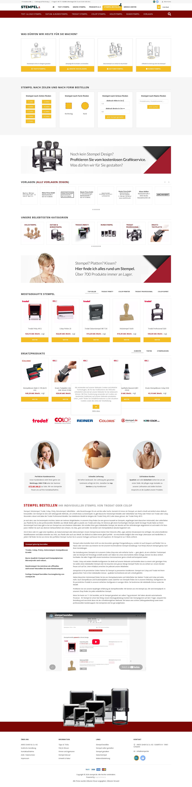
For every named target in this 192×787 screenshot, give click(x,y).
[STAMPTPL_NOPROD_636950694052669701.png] (163, 195)
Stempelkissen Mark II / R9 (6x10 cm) (35, 389)
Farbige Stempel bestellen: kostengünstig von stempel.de (44, 575)
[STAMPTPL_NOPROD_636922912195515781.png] (106, 195)
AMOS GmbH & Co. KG (29, 745)
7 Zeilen (30, 116)
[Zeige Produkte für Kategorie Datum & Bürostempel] (58, 233)
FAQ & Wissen (64, 748)
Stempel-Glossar (64, 755)
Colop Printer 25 (65, 329)
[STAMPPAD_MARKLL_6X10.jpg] (34, 371)
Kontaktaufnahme (27, 751)
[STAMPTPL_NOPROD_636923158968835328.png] (48, 195)
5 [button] (100, 246)
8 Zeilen (46, 116)
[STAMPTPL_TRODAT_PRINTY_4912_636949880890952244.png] (125, 195)
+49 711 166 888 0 (62, 1)
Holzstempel (30, 225)
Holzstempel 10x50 (126, 329)
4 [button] (99, 209)
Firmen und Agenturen (67, 751)
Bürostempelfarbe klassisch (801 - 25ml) (126, 389)
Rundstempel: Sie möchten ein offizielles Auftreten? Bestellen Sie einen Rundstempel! (44, 567)
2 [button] (95, 209)
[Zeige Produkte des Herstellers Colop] (63, 421)
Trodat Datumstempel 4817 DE (96, 329)
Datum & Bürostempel (56, 226)
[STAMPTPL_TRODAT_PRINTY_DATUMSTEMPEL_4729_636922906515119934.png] (144, 195)
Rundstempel (107, 225)
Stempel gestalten (102, 751)
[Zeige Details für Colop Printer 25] (65, 312)
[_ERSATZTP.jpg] (65, 371)
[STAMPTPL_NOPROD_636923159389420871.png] (67, 195)
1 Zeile (30, 102)
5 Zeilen (30, 111)
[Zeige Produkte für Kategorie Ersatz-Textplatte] (159, 233)
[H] (53, 7)
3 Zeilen (30, 107)
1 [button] (93, 209)
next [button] (169, 182)
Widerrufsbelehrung (103, 758)
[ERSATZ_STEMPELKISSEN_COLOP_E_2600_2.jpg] (96, 371)
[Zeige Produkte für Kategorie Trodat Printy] (83, 233)
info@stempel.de (143, 751)
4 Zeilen (46, 107)
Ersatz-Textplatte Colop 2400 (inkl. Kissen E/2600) (65, 389)
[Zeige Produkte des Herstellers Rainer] (85, 421)
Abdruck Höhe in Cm (115, 101)
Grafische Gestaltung (28, 748)
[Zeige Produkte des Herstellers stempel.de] (129, 421)
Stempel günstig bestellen (36, 544)
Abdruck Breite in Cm (114, 108)
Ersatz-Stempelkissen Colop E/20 (157, 388)
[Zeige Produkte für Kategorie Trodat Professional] (134, 233)
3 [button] (97, 209)
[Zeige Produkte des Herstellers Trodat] (40, 421)
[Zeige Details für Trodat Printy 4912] (34, 312)
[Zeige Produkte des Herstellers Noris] (152, 421)
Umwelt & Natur (64, 758)
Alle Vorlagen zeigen (52, 182)
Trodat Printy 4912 (35, 329)
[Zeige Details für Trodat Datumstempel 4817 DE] (96, 312)
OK (96, 407)
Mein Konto (167, 1)
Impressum (25, 758)
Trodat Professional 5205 (157, 329)
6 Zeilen (46, 111)
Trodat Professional (132, 226)
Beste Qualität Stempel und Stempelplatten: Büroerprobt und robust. (44, 559)
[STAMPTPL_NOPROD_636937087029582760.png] (86, 195)
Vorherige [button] (165, 182)
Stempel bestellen (102, 745)
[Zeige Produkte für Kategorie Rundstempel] (108, 233)
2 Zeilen (46, 102)
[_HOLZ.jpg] (126, 312)
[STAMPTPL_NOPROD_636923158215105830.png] (29, 195)
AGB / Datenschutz (28, 755)
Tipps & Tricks (64, 745)
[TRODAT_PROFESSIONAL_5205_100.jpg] (157, 312)
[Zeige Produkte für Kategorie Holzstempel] (32, 233)
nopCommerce (100, 777)
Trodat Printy (82, 225)
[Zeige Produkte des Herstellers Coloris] (107, 421)
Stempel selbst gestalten (105, 748)
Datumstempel (101, 755)
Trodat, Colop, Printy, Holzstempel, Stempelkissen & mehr (46, 551)
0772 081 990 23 (35, 486)
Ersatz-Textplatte (157, 226)
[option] (29, 197)
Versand (116, 781)
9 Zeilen (30, 121)
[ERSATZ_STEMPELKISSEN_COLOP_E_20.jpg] (157, 371)
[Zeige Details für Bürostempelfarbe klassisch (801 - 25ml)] (126, 371)
